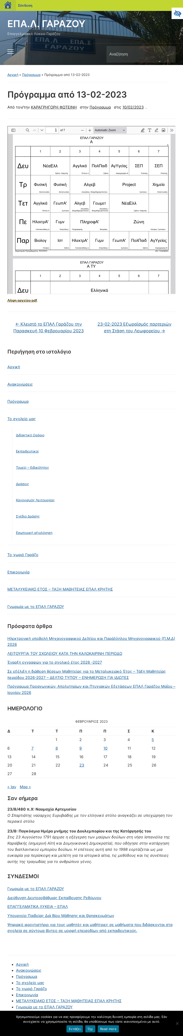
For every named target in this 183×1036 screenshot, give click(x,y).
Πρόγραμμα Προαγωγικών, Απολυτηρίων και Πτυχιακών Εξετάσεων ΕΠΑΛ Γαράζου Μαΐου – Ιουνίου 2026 (91, 689)
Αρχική (12, 75)
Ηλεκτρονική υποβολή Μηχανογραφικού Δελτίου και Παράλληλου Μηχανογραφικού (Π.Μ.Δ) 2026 (91, 641)
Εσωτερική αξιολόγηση (34, 533)
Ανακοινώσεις (20, 384)
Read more (108, 1029)
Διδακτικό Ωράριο (30, 435)
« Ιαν (11, 786)
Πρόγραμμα (31, 75)
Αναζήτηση (168, 54)
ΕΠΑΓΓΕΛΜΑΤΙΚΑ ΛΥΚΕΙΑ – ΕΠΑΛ (37, 906)
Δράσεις (22, 484)
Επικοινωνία (18, 572)
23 (81, 765)
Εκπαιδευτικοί (27, 451)
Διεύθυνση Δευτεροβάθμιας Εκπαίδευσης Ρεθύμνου (54, 897)
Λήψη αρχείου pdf (22, 300)
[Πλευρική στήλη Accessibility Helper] (177, 13)
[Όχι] (177, 1023)
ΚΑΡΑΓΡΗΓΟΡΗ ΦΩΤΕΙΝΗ (54, 107)
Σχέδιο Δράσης (28, 516)
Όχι (90, 1029)
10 (105, 748)
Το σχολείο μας (21, 418)
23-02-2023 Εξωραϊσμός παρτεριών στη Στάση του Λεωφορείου (134, 328)
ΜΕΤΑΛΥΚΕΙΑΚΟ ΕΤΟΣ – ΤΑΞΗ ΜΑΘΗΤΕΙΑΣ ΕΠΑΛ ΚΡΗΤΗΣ (60, 589)
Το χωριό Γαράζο (22, 554)
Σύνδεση (25, 5)
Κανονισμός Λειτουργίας (35, 500)
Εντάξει (75, 1029)
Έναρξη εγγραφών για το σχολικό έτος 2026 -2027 (54, 662)
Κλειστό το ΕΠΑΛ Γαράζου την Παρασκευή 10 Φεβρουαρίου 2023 (48, 328)
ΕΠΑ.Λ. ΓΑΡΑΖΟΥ (46, 24)
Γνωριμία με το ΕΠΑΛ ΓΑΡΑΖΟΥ (35, 606)
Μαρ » (25, 786)
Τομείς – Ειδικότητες (32, 467)
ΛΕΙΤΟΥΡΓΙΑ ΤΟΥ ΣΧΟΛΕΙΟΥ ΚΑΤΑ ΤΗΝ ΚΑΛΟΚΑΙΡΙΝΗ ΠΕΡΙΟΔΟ (64, 653)
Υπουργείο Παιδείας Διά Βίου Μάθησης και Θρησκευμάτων (60, 915)
